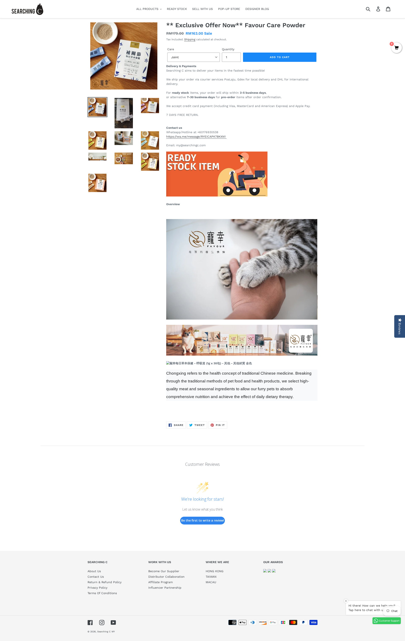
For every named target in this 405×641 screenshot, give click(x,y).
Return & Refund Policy (105, 582)
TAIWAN (211, 576)
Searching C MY (106, 631)
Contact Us (96, 576)
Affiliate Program (160, 582)
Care (170, 49)
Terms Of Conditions (102, 593)
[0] (396, 48)
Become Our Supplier (163, 571)
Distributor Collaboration (166, 576)
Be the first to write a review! (202, 520)
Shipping (189, 39)
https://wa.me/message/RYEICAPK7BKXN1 (196, 136)
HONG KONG (214, 571)
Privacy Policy (97, 587)
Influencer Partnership (164, 587)
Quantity (228, 49)
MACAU (211, 582)
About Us (94, 571)
